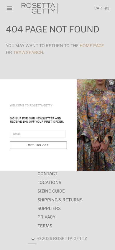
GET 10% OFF (38, 145)
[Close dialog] (111, 83)
